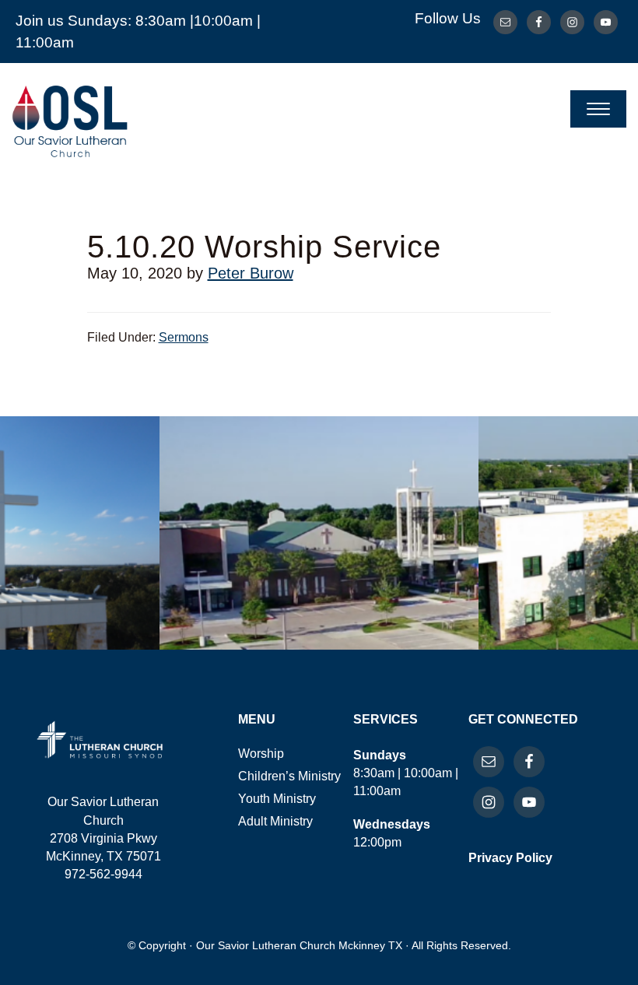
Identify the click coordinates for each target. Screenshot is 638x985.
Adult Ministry (275, 821)
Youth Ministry (277, 798)
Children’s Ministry (289, 776)
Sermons (184, 337)
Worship (261, 753)
